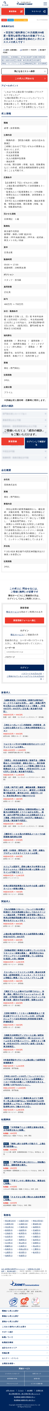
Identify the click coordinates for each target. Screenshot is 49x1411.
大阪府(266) (24, 1221)
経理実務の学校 (12, 1378)
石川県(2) (9, 1243)
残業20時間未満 (39, 57)
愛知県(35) (37, 1224)
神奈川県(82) (38, 1221)
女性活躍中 (36, 60)
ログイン (24, 668)
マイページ (36, 11)
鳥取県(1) (9, 1249)
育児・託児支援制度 (40, 63)
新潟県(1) (23, 1252)
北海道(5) (9, 1233)
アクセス (21, 1390)
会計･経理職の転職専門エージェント (13, 1269)
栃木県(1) (36, 1252)
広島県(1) (23, 1246)
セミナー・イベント (10, 1358)
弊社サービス (12, 612)
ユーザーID (10, 648)
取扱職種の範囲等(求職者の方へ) (24, 1397)
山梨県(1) (9, 1252)
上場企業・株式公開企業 (23, 60)
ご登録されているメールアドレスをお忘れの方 (25, 677)
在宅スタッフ (37, 1373)
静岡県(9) (9, 1230)
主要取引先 (39, 1390)
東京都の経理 (11, 1271)
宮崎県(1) (36, 1243)
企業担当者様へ (8, 1363)
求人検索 (5, 5)
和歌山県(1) (23, 1249)
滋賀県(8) (23, 1230)
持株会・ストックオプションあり (12, 63)
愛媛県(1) (9, 1246)
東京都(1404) (10, 1221)
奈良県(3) (9, 1237)
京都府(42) (23, 1224)
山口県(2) (9, 1240)
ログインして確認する (36, 443)
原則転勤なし (6, 57)
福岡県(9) (36, 1227)
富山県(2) (23, 1243)
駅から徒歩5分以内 (8, 60)
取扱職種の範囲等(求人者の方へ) (24, 1400)
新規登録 (12, 11)
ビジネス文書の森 (36, 1383)
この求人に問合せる (24, 78)
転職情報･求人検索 (34, 1269)
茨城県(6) (36, 1230)
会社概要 (30, 1390)
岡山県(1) (36, 1246)
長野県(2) (23, 1240)
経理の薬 (37, 1378)
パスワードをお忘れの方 (32, 674)
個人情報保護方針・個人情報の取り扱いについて (24, 1393)
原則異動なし (16, 57)
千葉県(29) (23, 1227)
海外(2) (22, 1237)
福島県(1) (9, 1256)
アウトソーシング (12, 1383)
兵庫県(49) (9, 1224)
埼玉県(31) (9, 1227)
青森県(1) (23, 1256)
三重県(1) (36, 1249)
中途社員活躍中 (27, 57)
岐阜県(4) (23, 1233)
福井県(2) (36, 1240)
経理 (2, 1271)
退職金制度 (28, 63)
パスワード (10, 657)
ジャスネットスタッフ (12, 1373)
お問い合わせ (10, 1390)
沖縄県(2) (36, 1237)
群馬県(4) (36, 1233)
